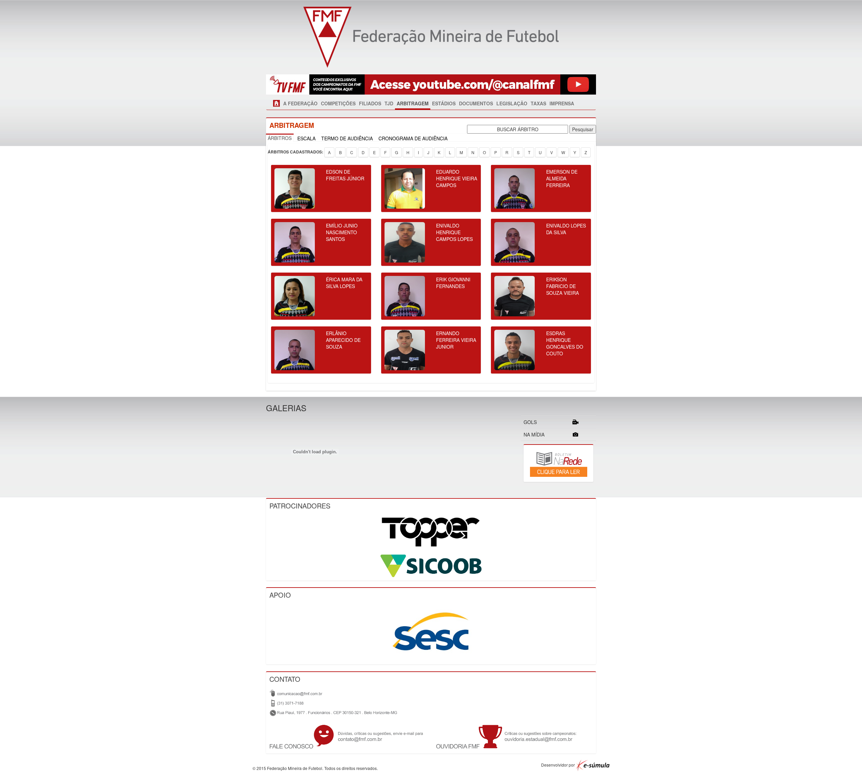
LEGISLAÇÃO (511, 103)
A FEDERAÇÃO (300, 103)
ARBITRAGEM (413, 103)
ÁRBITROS (280, 138)
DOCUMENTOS (476, 103)
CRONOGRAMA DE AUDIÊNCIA (412, 138)
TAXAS (538, 103)
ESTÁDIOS (444, 103)
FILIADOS (370, 103)
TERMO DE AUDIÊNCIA (347, 138)
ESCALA (306, 138)
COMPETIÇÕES (338, 103)
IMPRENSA (562, 103)
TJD (389, 103)
